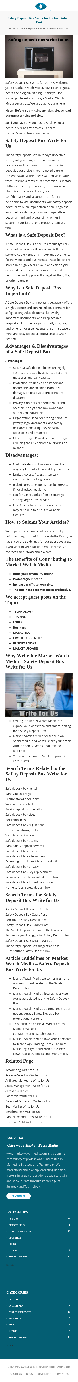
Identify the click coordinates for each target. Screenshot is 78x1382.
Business (39, 1219)
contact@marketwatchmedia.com (28, 133)
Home (12, 28)
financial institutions (49, 249)
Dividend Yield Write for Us (23, 1122)
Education (39, 1237)
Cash (27, 495)
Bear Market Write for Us (22, 1106)
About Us (16, 1374)
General (39, 1250)
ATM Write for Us (16, 1091)
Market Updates (39, 1256)
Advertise (44, 1374)
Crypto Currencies (39, 1231)
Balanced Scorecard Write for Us (27, 1101)
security (61, 373)
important (12, 318)
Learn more (18, 1196)
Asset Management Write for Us (27, 1086)
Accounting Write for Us (21, 1070)
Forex (39, 1244)
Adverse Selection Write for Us (26, 1075)
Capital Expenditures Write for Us (28, 1117)
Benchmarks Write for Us (22, 1112)
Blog (29, 1374)
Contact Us (62, 1374)
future (29, 223)
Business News (39, 1225)
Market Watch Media (59, 1366)
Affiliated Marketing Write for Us (27, 1080)
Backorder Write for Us (21, 1096)
